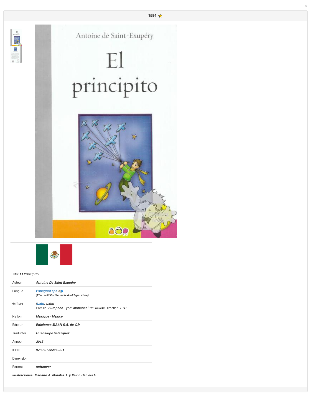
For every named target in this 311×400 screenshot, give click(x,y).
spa (54, 290)
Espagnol (44, 290)
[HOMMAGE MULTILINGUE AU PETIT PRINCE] (60, 290)
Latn (40, 303)
